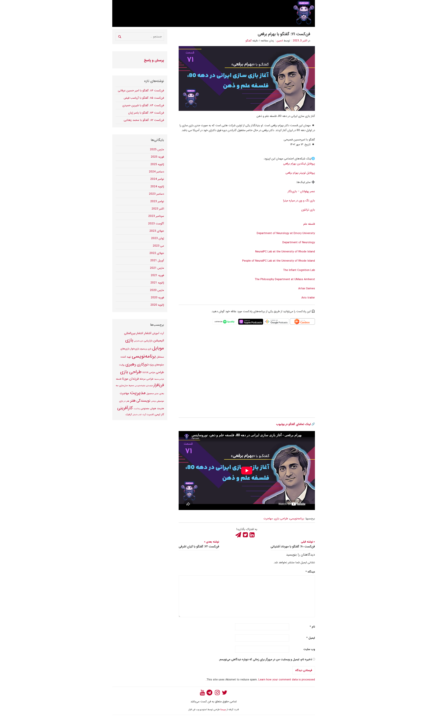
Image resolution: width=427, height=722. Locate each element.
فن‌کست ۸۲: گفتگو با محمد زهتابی (144, 120)
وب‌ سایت (309, 649)
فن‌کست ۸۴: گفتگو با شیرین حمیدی (143, 105)
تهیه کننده (126, 357)
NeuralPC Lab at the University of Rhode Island (285, 251)
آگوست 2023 (156, 223)
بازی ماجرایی (138, 341)
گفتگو (249, 41)
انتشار (147, 333)
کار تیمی (159, 414)
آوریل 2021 (157, 260)
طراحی (160, 372)
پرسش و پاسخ (154, 60)
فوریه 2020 (157, 297)
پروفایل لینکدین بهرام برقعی (299, 163)
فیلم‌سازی (149, 385)
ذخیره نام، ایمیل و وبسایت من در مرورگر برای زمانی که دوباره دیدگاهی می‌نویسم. (265, 659)
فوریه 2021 (157, 275)
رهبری (130, 364)
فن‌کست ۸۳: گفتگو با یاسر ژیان (146, 113)
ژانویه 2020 (157, 305)
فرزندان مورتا (130, 378)
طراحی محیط (159, 379)
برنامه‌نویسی (297, 518)
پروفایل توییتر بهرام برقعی (300, 173)
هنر (133, 400)
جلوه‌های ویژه (156, 365)
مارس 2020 (157, 290)
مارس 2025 (157, 149)
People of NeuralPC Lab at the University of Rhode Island (278, 261)
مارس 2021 (157, 268)
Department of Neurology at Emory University (286, 233)
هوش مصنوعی (148, 408)
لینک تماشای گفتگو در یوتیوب (293, 424)
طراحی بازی (281, 518)
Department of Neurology (298, 242)
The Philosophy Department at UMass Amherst (285, 279)
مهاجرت (268, 518)
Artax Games (306, 288)
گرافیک (128, 414)
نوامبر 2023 (157, 201)
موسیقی (160, 401)
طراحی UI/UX (148, 372)
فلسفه (118, 379)
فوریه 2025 (157, 157)
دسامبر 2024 (156, 171)
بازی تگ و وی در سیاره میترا (299, 200)
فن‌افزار (158, 385)
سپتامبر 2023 (156, 216)
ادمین (280, 41)
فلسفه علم (309, 224)
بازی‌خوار (134, 349)
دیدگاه (310, 572)
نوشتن (153, 401)
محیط (131, 385)
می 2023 (158, 246)
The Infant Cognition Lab (299, 270)
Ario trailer (308, 297)
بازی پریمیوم (145, 349)
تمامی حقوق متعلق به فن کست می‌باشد (213, 701)
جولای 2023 (156, 231)
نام (312, 627)
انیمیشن (158, 340)
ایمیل (310, 638)
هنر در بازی (124, 401)
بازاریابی (148, 341)
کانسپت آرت (148, 414)
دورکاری (143, 364)
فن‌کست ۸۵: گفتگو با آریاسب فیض (144, 98)
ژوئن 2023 (157, 238)
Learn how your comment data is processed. (260, 679)
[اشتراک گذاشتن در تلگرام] (238, 534)
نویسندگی (143, 400)
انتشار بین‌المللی (133, 333)
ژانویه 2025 (157, 164)
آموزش (155, 333)
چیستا (223, 709)
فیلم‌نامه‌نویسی (140, 385)
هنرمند (160, 408)
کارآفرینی (125, 408)
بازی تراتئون (308, 210)
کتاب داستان (137, 414)
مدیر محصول (152, 393)
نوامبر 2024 (157, 179)
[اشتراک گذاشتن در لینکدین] (252, 534)
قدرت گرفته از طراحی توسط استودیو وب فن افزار (213, 709)
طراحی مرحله (146, 379)
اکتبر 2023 (158, 209)
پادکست (137, 408)
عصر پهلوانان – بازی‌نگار (301, 191)
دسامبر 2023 (156, 194)
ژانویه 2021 (157, 282)
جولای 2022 (156, 253)
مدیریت (138, 393)
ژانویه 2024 (157, 186)
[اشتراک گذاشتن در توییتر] (245, 534)
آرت (162, 333)
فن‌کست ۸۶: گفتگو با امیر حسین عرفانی (141, 90)
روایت (122, 365)
